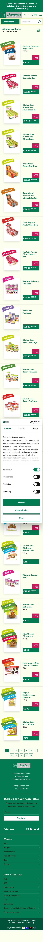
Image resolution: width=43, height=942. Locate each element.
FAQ (5, 879)
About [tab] (35, 429)
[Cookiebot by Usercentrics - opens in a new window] (30, 422)
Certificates (8, 903)
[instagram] (27, 829)
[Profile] (31, 15)
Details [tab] (21, 429)
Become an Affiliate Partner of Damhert (20, 908)
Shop (6, 843)
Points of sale (9, 851)
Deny (21, 518)
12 (31, 755)
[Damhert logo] (11, 15)
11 (26, 755)
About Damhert (10, 855)
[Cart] (35, 15)
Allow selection (21, 510)
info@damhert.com (21, 785)
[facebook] (31, 829)
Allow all (21, 502)
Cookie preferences (12, 912)
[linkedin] (34, 829)
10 (21, 755)
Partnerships (9, 887)
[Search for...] (39, 21)
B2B (5, 883)
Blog (5, 860)
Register (21, 818)
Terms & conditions (11, 895)
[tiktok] (38, 829)
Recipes (7, 847)
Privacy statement (11, 891)
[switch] (36, 477)
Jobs (6, 899)
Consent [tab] (7, 429)
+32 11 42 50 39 (21, 788)
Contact (7, 864)
